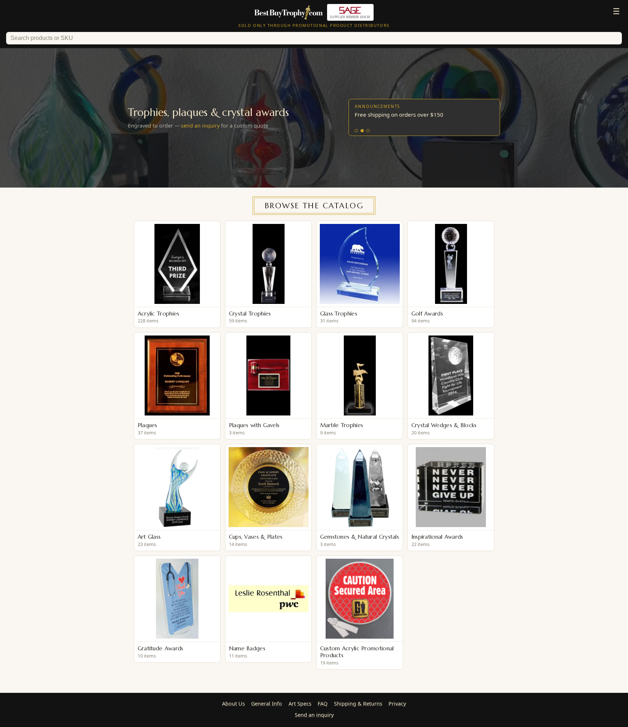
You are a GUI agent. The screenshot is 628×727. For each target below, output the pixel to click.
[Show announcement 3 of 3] (368, 130)
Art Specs (300, 703)
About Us (233, 703)
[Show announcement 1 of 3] (356, 130)
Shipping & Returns (358, 703)
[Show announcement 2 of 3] (362, 130)
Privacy (397, 703)
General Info (266, 703)
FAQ (322, 703)
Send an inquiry (314, 714)
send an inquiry (200, 125)
